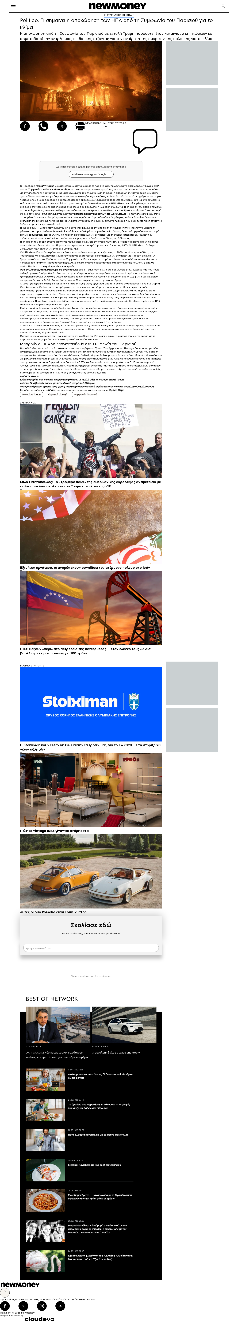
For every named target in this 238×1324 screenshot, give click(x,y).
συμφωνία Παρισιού (85, 394)
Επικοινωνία (88, 1299)
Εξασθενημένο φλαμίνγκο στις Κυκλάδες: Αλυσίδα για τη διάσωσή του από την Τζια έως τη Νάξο (100, 1257)
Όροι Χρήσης (7, 1299)
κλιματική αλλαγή (57, 394)
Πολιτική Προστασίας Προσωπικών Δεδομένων (42, 1299)
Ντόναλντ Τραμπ (31, 394)
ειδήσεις (51, 390)
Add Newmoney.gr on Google (89, 174)
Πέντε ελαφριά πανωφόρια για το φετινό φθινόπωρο (98, 1134)
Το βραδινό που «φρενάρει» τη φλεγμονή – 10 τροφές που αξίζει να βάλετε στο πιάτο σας (99, 1106)
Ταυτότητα (75, 1299)
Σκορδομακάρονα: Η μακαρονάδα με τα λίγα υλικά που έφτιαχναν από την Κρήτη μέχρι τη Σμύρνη (100, 1196)
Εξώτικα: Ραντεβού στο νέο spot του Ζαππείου (94, 1165)
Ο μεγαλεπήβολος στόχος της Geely (116, 1052)
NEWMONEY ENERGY (119, 15)
